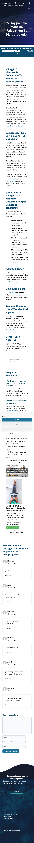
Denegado (17, 424)
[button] (31, 413)
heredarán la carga (12, 282)
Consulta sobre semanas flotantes (17, 330)
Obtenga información (12, 527)
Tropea (8, 449)
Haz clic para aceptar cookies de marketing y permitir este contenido (17, 470)
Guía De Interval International (15, 441)
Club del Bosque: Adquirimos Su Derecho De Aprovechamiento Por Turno (16, 454)
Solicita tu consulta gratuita (10, 51)
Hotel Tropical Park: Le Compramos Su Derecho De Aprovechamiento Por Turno (15, 508)
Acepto (17, 419)
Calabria (19, 446)
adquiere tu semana (12, 410)
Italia (24, 446)
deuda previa (12, 293)
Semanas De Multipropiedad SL (16, 3)
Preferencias (17, 429)
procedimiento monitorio (14, 126)
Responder (8, 575)
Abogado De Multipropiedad (17, 438)
